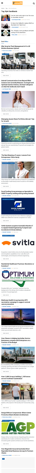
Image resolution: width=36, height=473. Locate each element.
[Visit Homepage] (17, 3)
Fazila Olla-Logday (7, 50)
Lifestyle (5, 92)
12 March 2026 (16, 455)
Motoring (6, 54)
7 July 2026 (15, 89)
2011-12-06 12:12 (22, 34)
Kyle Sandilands (12, 8)
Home (2, 8)
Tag (6, 8)
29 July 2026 (16, 50)
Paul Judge (14, 34)
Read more (6, 75)
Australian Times (16, 19)
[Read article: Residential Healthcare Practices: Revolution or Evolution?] (18, 278)
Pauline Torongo (7, 159)
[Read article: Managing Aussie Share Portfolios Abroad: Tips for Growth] (18, 133)
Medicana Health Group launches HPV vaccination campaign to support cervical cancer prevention (15, 302)
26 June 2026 (15, 195)
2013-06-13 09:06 (26, 19)
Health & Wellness (8, 310)
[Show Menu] (2, 3)
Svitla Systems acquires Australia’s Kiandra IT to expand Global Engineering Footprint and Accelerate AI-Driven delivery (17, 228)
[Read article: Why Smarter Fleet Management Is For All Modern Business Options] (18, 61)
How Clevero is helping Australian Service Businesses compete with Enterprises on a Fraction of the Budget (15, 340)
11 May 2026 (15, 232)
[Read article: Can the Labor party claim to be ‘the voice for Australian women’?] (5, 18)
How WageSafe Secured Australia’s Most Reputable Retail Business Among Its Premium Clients (17, 451)
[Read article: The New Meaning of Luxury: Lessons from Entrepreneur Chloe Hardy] (18, 170)
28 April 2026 (15, 306)
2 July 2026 (15, 123)
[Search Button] (34, 3)
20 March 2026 (16, 417)
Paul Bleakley (15, 27)
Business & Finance (8, 163)
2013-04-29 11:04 (24, 27)
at (3, 127)
